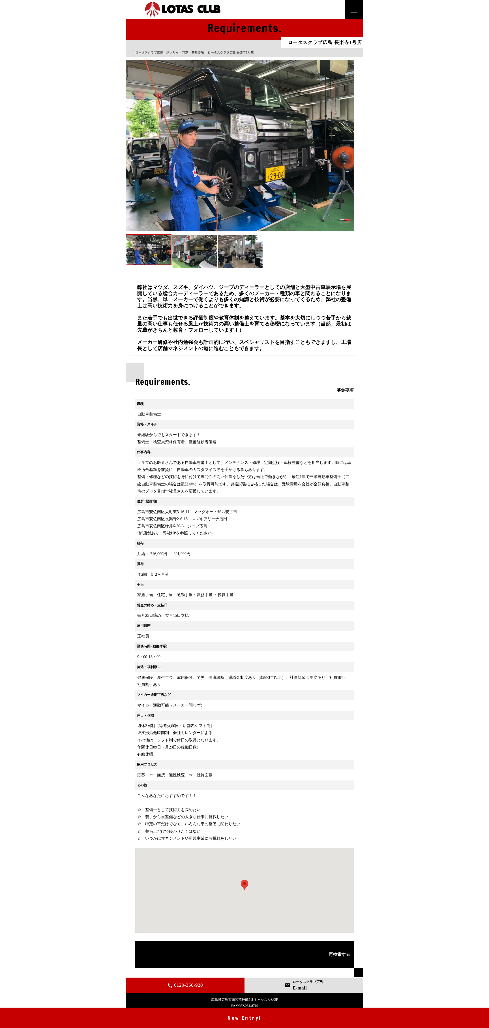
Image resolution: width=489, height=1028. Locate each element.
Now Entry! (244, 1017)
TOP (161, 52)
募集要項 (198, 52)
